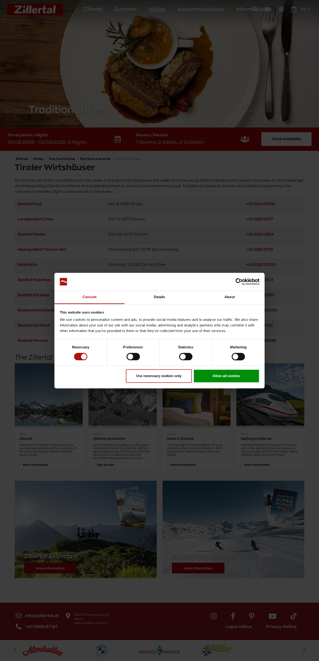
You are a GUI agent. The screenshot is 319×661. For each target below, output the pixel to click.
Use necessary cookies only (158, 376)
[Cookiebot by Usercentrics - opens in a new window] (239, 281)
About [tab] (229, 297)
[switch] (133, 356)
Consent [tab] (89, 297)
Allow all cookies (226, 376)
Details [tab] (159, 297)
